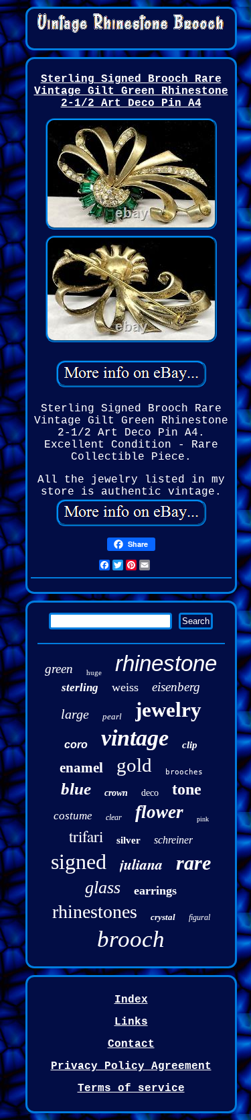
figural (199, 917)
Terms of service (131, 1088)
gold (134, 765)
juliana (141, 864)
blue (76, 789)
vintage (135, 737)
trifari (86, 836)
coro (76, 744)
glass (102, 887)
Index (131, 1000)
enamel (81, 768)
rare (193, 863)
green (59, 669)
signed (78, 862)
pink (203, 819)
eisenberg (176, 687)
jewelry (168, 709)
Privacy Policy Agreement (131, 1066)
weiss (125, 687)
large (75, 714)
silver (128, 840)
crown (116, 793)
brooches (184, 772)
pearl (112, 716)
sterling (80, 687)
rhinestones (94, 911)
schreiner (173, 840)
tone (186, 789)
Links (131, 1022)
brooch (131, 939)
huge (94, 672)
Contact (131, 1044)
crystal (163, 917)
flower (159, 812)
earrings (155, 890)
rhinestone (166, 663)
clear (114, 817)
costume (73, 815)
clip (189, 745)
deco (150, 793)
